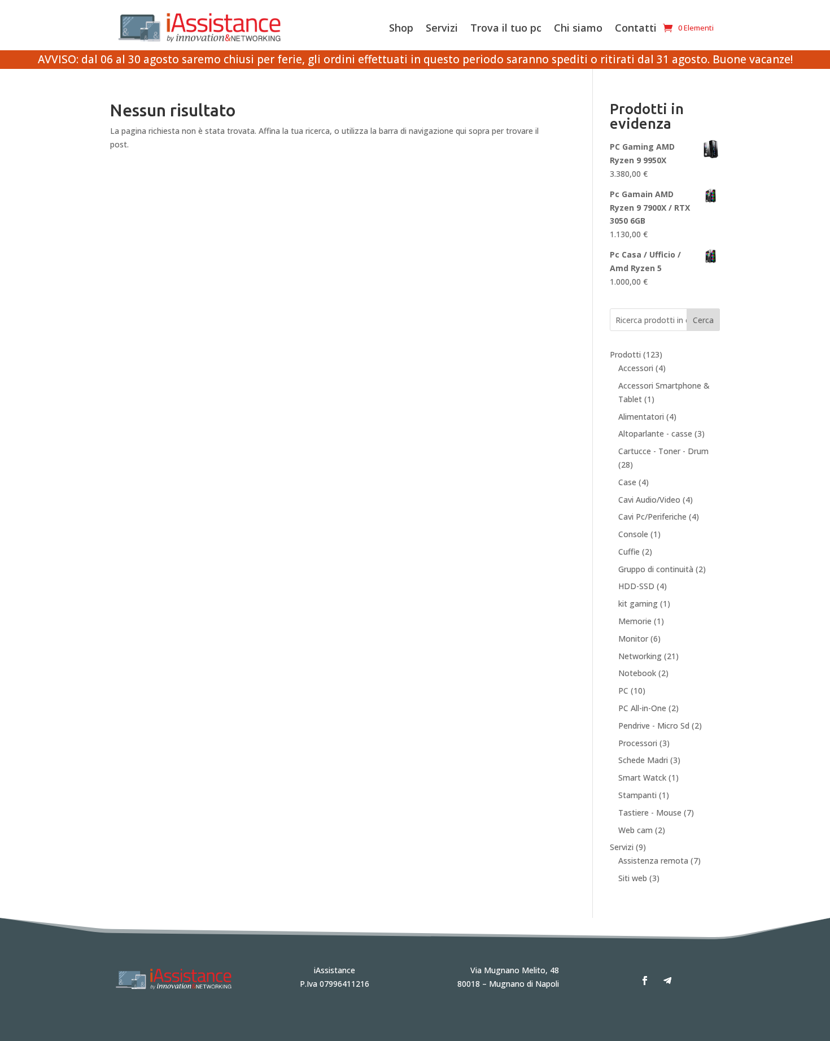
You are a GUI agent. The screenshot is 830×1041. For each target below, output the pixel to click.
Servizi (442, 27)
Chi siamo (578, 27)
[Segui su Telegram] (667, 981)
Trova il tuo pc (505, 27)
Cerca (703, 320)
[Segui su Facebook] (645, 981)
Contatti (636, 27)
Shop (401, 27)
